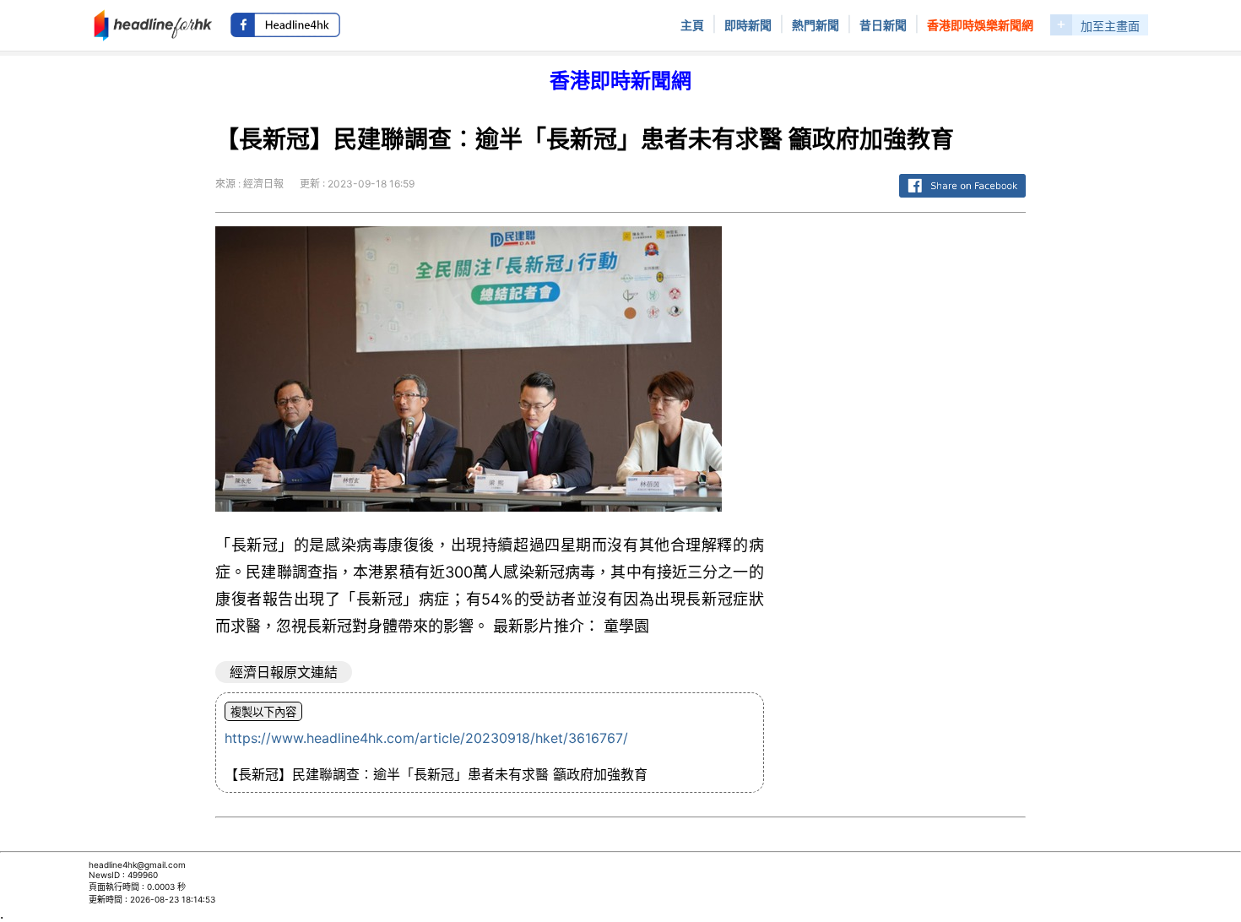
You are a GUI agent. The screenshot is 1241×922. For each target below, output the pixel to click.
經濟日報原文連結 (284, 672)
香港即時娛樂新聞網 (980, 25)
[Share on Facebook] (962, 198)
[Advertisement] (908, 479)
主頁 (692, 25)
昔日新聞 (883, 25)
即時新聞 (748, 25)
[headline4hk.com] (153, 23)
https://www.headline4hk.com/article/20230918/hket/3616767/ (426, 737)
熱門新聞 (815, 25)
